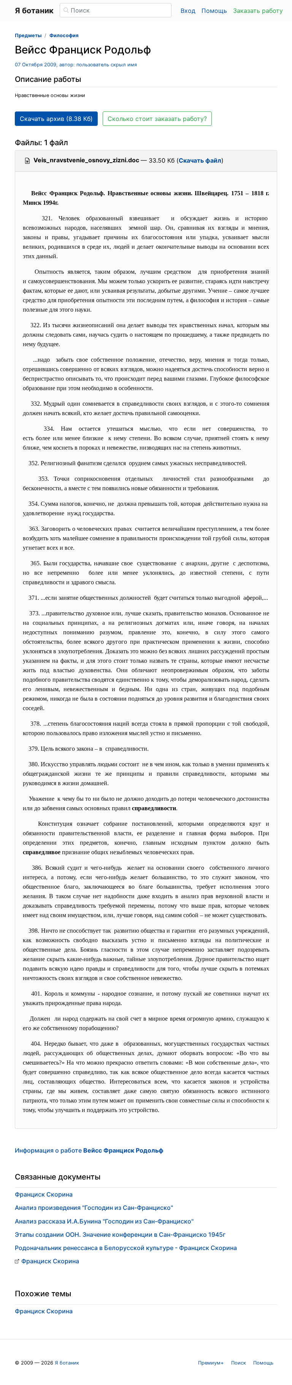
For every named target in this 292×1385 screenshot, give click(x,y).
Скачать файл (200, 160)
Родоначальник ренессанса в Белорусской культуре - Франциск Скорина (126, 1248)
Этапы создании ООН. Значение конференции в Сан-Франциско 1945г (120, 1234)
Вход (188, 10)
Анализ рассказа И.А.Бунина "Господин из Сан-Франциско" (104, 1221)
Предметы (28, 35)
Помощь (214, 10)
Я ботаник (67, 1363)
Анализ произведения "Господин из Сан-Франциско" (94, 1207)
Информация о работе (89, 1150)
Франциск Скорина (44, 1194)
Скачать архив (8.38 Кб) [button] (56, 118)
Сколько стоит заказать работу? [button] (157, 118)
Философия (63, 35)
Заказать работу (258, 10)
